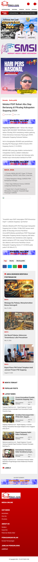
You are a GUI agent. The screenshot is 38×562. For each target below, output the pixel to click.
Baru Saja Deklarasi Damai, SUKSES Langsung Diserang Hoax (17, 185)
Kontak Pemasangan (8, 541)
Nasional (14, 9)
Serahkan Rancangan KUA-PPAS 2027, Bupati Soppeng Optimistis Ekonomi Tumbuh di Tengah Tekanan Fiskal (24, 416)
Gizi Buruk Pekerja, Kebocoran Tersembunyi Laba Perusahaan (15, 336)
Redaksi (4, 527)
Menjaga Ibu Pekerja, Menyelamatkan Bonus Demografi (18, 304)
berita (12, 261)
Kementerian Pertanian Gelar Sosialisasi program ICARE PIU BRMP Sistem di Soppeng (24, 451)
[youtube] (12, 506)
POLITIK (4, 516)
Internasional (6, 9)
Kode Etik (5, 530)
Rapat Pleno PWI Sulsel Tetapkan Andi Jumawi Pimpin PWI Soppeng (18, 368)
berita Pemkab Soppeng (19, 438)
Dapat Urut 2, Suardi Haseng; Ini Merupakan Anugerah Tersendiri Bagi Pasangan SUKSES (16, 191)
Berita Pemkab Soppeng (19, 403)
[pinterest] (20, 266)
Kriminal (34, 9)
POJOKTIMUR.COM (24, 559)
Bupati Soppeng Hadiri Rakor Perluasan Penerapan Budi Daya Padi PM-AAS (24, 433)
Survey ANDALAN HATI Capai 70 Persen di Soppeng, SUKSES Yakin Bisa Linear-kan (18, 174)
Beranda (5, 100)
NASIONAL (5, 513)
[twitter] (10, 266)
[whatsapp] (15, 266)
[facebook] (5, 266)
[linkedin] (25, 266)
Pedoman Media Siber (8, 533)
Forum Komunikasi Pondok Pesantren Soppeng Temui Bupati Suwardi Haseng (24, 398)
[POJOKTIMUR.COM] (10, 6)
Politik (28, 9)
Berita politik (13, 100)
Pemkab (21, 9)
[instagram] (9, 506)
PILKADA (4, 519)
